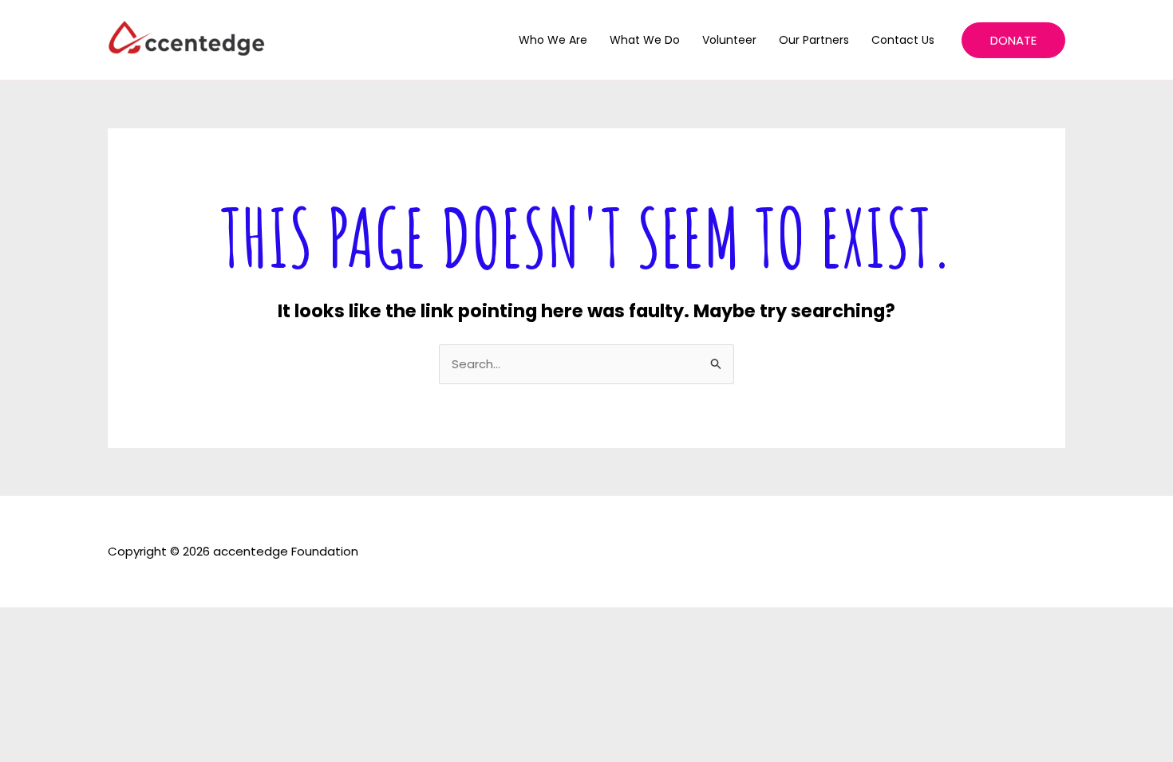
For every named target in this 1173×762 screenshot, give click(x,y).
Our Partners (814, 40)
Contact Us (902, 40)
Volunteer (729, 40)
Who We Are (553, 40)
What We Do (645, 40)
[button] (1013, 40)
